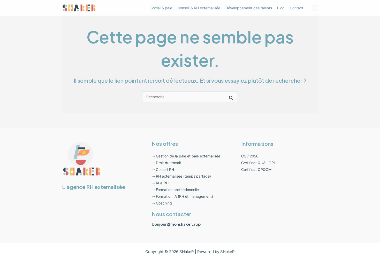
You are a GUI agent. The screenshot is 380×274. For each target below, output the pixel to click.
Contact (296, 8)
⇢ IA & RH (160, 183)
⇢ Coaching (162, 203)
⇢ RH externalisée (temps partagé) (181, 176)
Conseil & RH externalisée (198, 8)
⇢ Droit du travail (166, 163)
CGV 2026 (250, 156)
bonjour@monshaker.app (176, 224)
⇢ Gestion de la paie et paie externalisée (186, 156)
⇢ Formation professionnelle (175, 189)
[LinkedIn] (314, 8)
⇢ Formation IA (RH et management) (182, 196)
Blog (281, 8)
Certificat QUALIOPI (258, 163)
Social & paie (161, 8)
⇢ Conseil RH (163, 169)
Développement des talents (248, 8)
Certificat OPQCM (256, 169)
